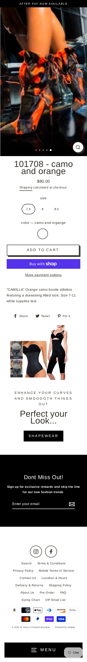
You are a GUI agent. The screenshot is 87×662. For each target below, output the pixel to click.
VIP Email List (55, 600)
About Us (27, 592)
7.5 (28, 209)
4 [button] (47, 150)
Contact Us (28, 578)
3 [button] (44, 150)
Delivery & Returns (29, 585)
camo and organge (43, 234)
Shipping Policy (60, 585)
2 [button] (40, 150)
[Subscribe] (71, 504)
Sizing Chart (30, 600)
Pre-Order (47, 592)
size (43, 198)
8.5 (56, 209)
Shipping (25, 187)
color (43, 223)
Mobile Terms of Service (56, 570)
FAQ (63, 592)
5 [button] (51, 150)
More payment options (43, 275)
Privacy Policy (23, 570)
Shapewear (43, 436)
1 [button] (36, 150)
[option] (43, 80)
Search (26, 563)
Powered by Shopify (65, 627)
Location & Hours (54, 578)
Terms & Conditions (51, 563)
